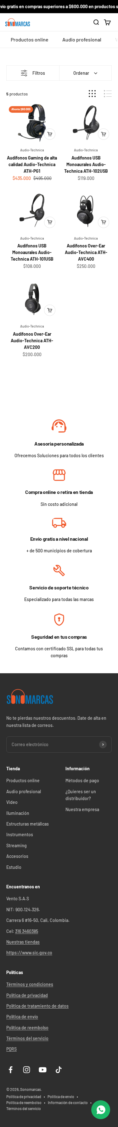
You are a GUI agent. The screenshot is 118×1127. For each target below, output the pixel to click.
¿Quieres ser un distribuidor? (80, 795)
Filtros (38, 73)
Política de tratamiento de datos (37, 1006)
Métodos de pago (82, 780)
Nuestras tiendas (23, 942)
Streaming (16, 845)
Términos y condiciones (29, 984)
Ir (59, 426)
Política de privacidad (27, 995)
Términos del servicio (27, 1038)
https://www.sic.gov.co (29, 952)
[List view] (108, 93)
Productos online (29, 40)
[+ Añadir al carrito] (49, 134)
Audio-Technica (32, 150)
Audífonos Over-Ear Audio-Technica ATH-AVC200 (32, 340)
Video (12, 802)
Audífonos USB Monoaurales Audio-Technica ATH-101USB (32, 252)
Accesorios (17, 856)
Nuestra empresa (82, 809)
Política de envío (22, 1016)
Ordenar (81, 73)
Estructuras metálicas (27, 823)
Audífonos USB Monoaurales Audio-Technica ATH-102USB (86, 164)
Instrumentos (19, 834)
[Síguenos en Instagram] (26, 1069)
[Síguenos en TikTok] (58, 1069)
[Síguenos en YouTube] (42, 1069)
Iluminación (17, 813)
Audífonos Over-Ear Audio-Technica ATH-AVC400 (86, 252)
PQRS (11, 1049)
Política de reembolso (27, 1027)
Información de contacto (68, 1102)
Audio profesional (81, 40)
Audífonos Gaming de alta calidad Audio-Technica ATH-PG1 (32, 164)
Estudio (13, 867)
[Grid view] (92, 93)
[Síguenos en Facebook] (10, 1069)
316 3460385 (26, 931)
